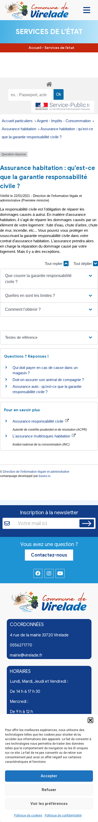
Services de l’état (59, 48)
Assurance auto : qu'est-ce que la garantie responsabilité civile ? (47, 389)
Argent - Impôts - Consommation (64, 121)
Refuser (49, 789)
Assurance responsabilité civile (38, 421)
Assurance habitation (19, 129)
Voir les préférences (49, 803)
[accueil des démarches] (49, 83)
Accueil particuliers (18, 121)
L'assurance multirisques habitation (42, 436)
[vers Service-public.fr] (62, 107)
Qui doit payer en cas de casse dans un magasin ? (45, 370)
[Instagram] (49, 573)
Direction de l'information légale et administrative (36, 471)
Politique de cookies (28, 815)
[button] (90, 720)
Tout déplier (83, 263)
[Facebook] (37, 573)
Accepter (49, 776)
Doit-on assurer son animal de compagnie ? (48, 380)
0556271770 (21, 645)
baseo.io (45, 476)
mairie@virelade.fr (26, 655)
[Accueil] (49, 602)
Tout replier (54, 263)
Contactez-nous (49, 555)
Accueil (35, 48)
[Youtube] (60, 573)
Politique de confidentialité (63, 815)
